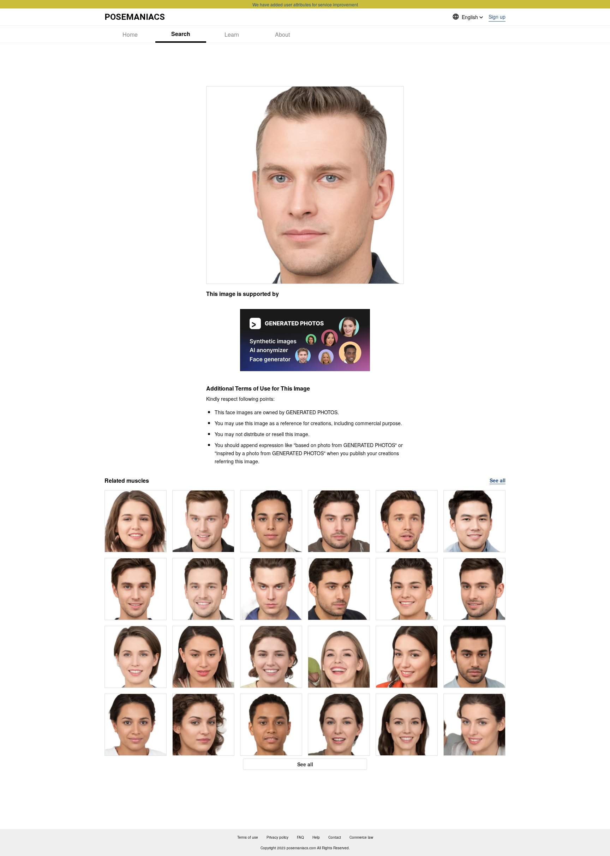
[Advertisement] (305, 65)
